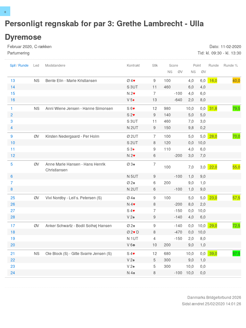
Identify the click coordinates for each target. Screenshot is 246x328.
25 (13, 197)
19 (13, 238)
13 (13, 80)
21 (13, 253)
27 (13, 210)
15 (13, 93)
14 (13, 86)
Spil (12, 65)
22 (13, 259)
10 (13, 142)
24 (13, 272)
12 (13, 155)
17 (13, 225)
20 (13, 244)
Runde (23, 65)
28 (13, 216)
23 (13, 266)
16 (13, 99)
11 (13, 149)
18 (13, 231)
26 (13, 204)
